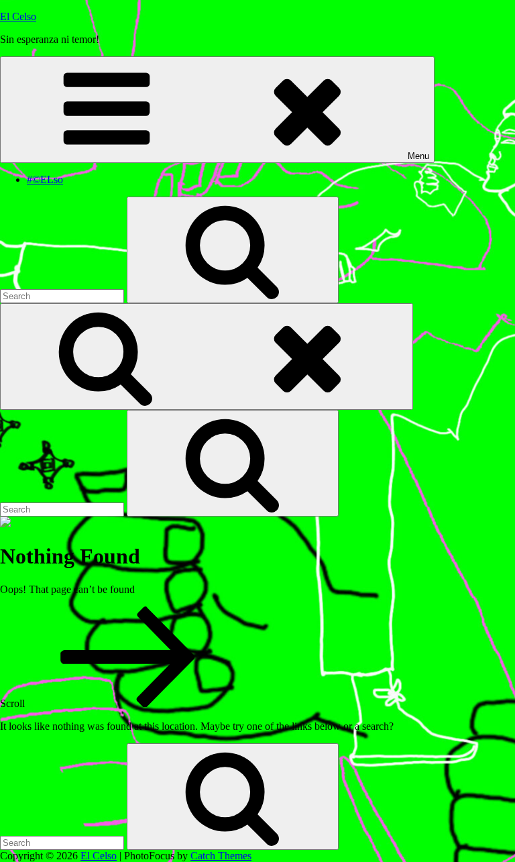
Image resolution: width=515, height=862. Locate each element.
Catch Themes (220, 855)
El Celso (18, 16)
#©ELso (45, 179)
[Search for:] (63, 295)
